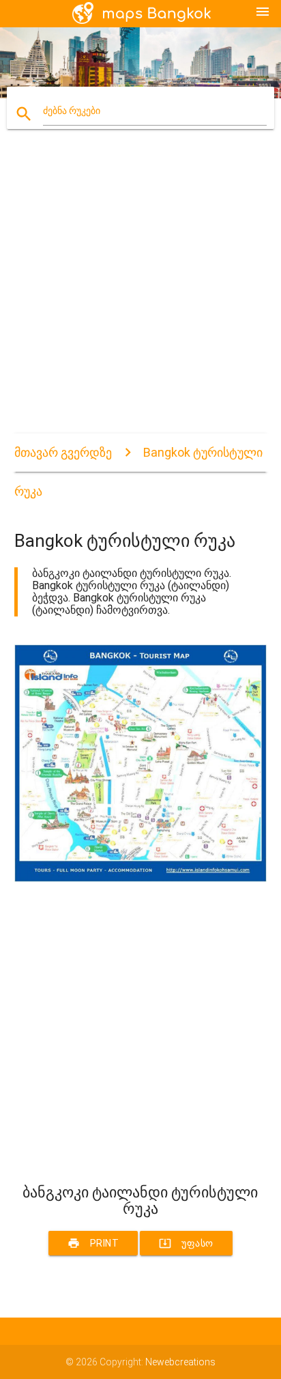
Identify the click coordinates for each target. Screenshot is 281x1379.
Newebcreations (180, 1361)
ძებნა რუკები (71, 110)
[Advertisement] (140, 292)
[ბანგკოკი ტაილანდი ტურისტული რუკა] (140, 878)
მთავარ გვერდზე (63, 452)
